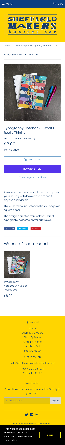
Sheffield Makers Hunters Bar (35, 423)
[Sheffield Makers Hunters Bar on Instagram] (37, 415)
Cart (60, 3)
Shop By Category (32, 332)
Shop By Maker (32, 337)
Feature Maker (32, 350)
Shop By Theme (32, 342)
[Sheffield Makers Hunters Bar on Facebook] (31, 415)
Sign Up (55, 400)
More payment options (32, 177)
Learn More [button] (11, 440)
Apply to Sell (32, 346)
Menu (9, 3)
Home (7, 45)
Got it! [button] (50, 435)
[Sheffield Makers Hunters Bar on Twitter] (26, 415)
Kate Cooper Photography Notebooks (35, 45)
